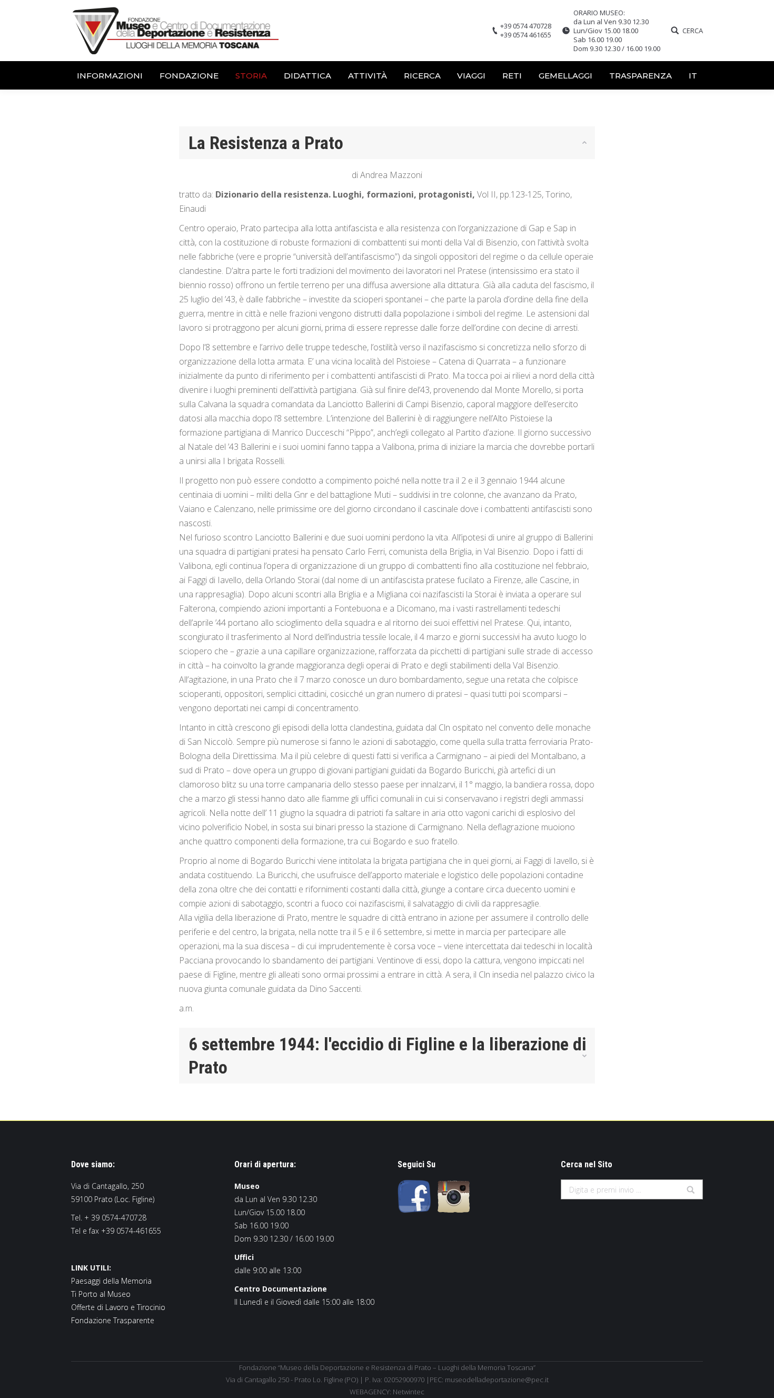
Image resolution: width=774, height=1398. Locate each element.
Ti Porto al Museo (101, 1294)
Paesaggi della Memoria (111, 1281)
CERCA (692, 30)
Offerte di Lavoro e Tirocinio (118, 1307)
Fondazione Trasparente (112, 1320)
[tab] (387, 142)
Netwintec (408, 1391)
